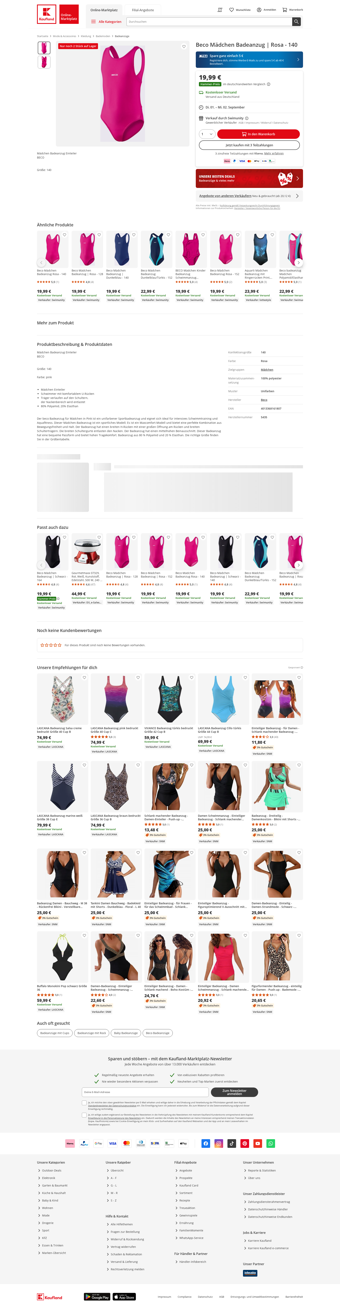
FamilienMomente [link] (191, 1230)
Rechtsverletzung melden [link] (127, 1269)
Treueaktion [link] (187, 1208)
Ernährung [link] (186, 1223)
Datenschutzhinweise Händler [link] (268, 1209)
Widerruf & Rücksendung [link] (127, 1239)
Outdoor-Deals (51, 1170)
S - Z (113, 1200)
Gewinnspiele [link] (188, 1215)
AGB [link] (221, 1296)
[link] (143, 9)
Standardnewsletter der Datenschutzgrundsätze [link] (112, 1105)
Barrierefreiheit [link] (294, 1296)
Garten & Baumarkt (54, 1185)
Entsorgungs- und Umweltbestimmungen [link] (255, 1296)
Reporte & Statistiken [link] (262, 1170)
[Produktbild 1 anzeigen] (44, 48)
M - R (114, 1193)
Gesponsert (294, 667)
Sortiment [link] (185, 1193)
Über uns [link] (254, 1178)
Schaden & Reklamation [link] (126, 1254)
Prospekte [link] (185, 1178)
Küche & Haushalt (54, 1193)
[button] (249, 84)
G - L (114, 1185)
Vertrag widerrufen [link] (123, 1247)
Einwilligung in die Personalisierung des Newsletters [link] (114, 1117)
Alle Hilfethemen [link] (122, 1224)
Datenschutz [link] (205, 1296)
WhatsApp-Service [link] (191, 1238)
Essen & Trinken (52, 1245)
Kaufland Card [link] (188, 1185)
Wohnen (47, 1208)
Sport (45, 1230)
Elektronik (48, 1178)
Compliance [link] (184, 1296)
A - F (113, 1178)
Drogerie (48, 1223)
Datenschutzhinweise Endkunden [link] (270, 1217)
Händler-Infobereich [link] (192, 1262)
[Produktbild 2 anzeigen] (44, 62)
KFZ (44, 1238)
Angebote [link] (185, 1170)
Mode (46, 1215)
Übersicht (117, 1170)
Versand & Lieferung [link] (124, 1262)
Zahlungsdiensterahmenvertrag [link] (269, 1202)
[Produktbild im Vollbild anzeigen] (122, 94)
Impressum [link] (164, 1296)
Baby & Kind (50, 1200)
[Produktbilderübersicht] (44, 94)
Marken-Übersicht (54, 1253)
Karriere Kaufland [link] (260, 1240)
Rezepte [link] (184, 1200)
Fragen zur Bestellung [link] (125, 1232)
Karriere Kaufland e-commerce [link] (268, 1248)
